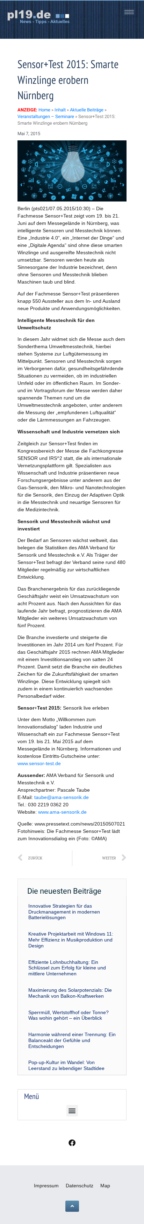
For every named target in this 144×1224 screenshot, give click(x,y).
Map (105, 1185)
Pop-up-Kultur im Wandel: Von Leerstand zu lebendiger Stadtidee (66, 1065)
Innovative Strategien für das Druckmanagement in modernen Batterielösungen (64, 912)
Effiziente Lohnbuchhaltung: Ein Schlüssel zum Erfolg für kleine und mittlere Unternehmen (67, 968)
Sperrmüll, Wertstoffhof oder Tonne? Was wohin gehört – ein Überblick (68, 1015)
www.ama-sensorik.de (62, 812)
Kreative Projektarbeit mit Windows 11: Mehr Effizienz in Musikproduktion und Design (70, 939)
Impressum (46, 1185)
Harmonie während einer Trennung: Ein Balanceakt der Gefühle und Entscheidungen (72, 1040)
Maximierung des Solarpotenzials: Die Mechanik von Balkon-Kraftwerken (70, 993)
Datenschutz (79, 1185)
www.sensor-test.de (39, 763)
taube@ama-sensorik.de (61, 797)
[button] (72, 1110)
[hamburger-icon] (129, 12)
